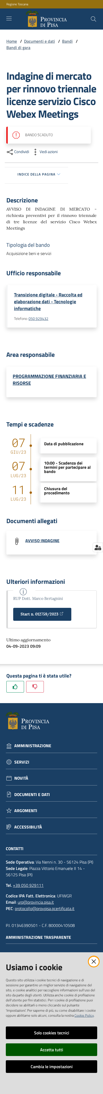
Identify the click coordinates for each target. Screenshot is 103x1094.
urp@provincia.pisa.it (36, 902)
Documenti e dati (39, 41)
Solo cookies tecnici (51, 1033)
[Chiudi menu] (84, 10)
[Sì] (15, 686)
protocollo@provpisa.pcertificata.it (44, 908)
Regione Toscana (17, 4)
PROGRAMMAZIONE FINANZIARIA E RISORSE (49, 380)
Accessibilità (28, 827)
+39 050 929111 (28, 885)
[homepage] (47, 19)
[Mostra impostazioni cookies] (98, 547)
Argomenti (25, 810)
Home (11, 41)
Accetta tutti (51, 1049)
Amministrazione (32, 745)
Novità (21, 778)
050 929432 (38, 318)
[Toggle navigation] (9, 18)
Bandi (67, 41)
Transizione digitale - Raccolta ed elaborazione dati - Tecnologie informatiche (48, 301)
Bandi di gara (18, 47)
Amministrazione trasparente (38, 937)
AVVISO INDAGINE (42, 540)
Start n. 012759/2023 (39, 614)
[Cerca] (93, 19)
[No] (35, 686)
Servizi (21, 762)
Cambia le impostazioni (52, 1066)
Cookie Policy (84, 1015)
